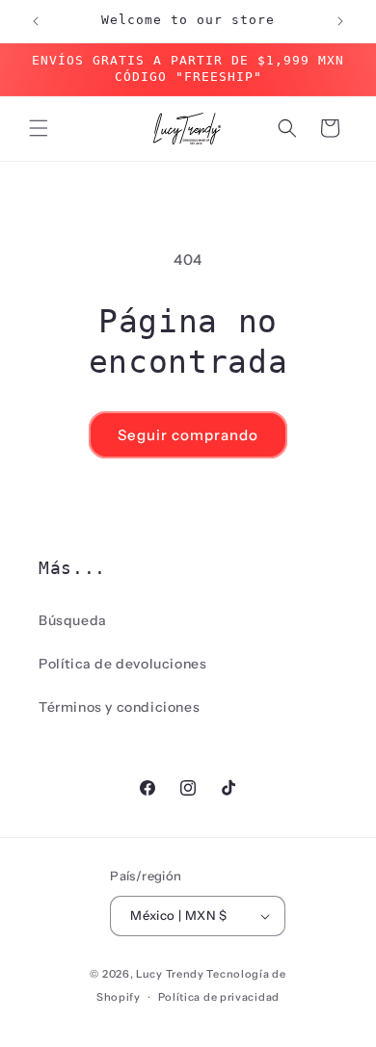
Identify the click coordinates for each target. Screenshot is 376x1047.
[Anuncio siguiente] (340, 21)
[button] (38, 128)
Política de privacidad (219, 997)
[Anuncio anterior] (35, 21)
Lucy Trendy (170, 974)
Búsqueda (73, 620)
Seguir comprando (188, 435)
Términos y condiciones (119, 707)
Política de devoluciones (122, 663)
